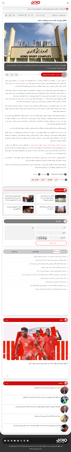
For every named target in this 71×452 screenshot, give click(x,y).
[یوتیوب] (5, 441)
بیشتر (6, 320)
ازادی (56, 180)
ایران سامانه (31, 449)
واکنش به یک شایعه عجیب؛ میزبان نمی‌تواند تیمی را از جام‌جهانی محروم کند (46, 198)
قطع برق (50, 180)
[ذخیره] (10, 15)
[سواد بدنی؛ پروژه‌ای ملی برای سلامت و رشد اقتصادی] (64, 390)
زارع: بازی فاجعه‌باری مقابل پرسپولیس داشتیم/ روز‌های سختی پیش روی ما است (47, 264)
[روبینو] (15, 441)
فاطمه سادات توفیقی (48, 75)
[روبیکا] (18, 441)
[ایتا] (24, 441)
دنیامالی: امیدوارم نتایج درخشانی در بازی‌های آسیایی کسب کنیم (51, 271)
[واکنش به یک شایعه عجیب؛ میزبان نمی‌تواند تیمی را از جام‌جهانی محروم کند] (60, 198)
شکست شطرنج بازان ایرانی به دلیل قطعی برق (14, 208)
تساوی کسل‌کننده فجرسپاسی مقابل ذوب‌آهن (55, 282)
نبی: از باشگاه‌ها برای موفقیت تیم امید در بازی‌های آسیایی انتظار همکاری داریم (48, 285)
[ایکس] (21, 441)
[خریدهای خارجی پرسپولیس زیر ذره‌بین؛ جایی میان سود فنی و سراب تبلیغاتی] (64, 400)
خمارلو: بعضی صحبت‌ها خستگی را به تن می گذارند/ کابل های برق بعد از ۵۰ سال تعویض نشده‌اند (13, 198)
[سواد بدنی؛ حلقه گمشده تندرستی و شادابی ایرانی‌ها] (64, 419)
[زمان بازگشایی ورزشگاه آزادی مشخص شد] (60, 209)
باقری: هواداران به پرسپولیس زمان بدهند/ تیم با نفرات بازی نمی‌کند (50, 260)
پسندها (35, 174)
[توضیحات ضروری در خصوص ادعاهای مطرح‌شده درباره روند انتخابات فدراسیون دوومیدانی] (64, 409)
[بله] (28, 441)
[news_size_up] (7, 75)
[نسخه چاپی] (6, 15)
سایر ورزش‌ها (62, 15)
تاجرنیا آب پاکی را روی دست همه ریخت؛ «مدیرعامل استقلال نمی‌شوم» (50, 256)
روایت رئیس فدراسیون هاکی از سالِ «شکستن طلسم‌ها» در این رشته (50, 289)
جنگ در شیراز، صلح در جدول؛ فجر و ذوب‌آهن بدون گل (53, 278)
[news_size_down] (16, 75)
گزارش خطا (44, 174)
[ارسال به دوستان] (14, 15)
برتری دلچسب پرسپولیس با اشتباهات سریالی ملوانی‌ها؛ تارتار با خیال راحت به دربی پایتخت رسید (43, 275)
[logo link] (35, 3)
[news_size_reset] (11, 75)
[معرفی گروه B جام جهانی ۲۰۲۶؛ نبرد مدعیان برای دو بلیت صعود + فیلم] (35, 342)
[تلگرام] (11, 441)
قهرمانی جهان (35, 180)
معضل (43, 180)
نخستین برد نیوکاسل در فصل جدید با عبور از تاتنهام (54, 267)
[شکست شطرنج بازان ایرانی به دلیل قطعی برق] (28, 209)
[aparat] (8, 441)
